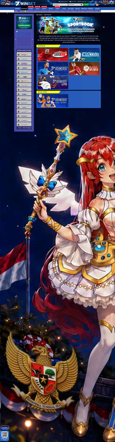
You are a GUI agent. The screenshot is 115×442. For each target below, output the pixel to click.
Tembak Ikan (84, 8)
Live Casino (71, 8)
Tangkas (77, 8)
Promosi (97, 8)
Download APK (64, 1)
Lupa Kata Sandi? (92, 1)
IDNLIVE (44, 8)
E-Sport (31, 8)
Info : (16, 11)
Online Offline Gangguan (24, 127)
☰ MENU (5, 427)
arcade (51, 8)
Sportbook (24, 8)
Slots (37, 8)
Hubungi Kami (83, 1)
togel (64, 8)
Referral (90, 8)
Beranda (17, 8)
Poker (57, 8)
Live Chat (73, 1)
